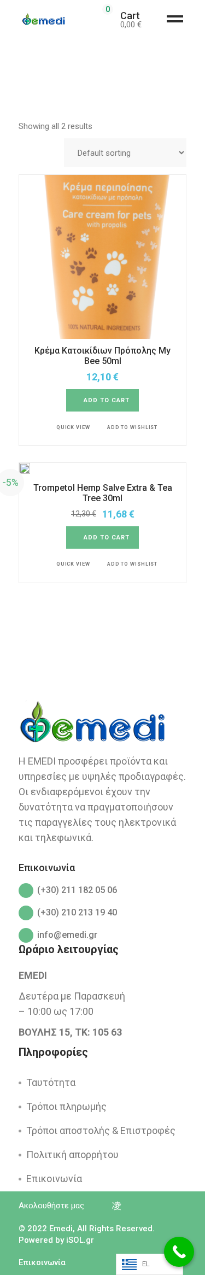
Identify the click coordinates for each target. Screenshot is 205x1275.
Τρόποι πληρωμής (66, 1106)
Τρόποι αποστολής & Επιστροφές (100, 1130)
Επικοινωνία (54, 1178)
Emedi (61, 1228)
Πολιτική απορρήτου (72, 1154)
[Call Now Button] (179, 1252)
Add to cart (107, 400)
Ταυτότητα (50, 1082)
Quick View (73, 427)
